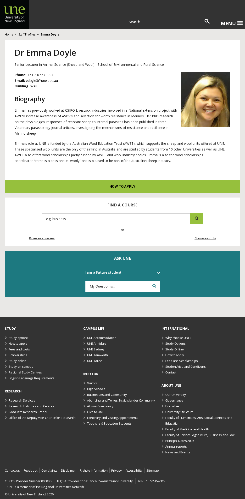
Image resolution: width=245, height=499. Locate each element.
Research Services (22, 400)
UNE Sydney (96, 349)
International (175, 328)
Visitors (92, 383)
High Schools (96, 389)
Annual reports (176, 446)
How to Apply (174, 355)
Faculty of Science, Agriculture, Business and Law (199, 435)
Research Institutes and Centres (31, 406)
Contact (170, 372)
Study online (17, 361)
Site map (152, 470)
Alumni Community (100, 406)
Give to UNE (95, 412)
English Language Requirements (31, 378)
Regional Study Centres (25, 372)
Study (10, 328)
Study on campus (21, 366)
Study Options (175, 343)
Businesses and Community (107, 394)
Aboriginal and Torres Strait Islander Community (121, 400)
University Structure (179, 412)
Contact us (12, 470)
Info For (90, 374)
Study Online (174, 349)
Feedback (31, 470)
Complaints (49, 470)
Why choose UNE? (178, 338)
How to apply (122, 186)
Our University (175, 394)
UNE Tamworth (97, 355)
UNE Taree (94, 361)
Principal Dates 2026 (179, 441)
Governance (174, 400)
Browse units (205, 238)
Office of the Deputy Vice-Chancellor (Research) (42, 417)
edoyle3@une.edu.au (42, 80)
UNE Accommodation (102, 338)
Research (13, 391)
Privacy (116, 470)
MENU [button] (228, 23)
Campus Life (94, 328)
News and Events (177, 452)
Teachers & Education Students (109, 423)
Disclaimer (68, 470)
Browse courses (42, 238)
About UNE (171, 385)
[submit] (196, 218)
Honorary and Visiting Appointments (113, 417)
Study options (18, 338)
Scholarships (18, 355)
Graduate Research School (28, 412)
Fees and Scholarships (181, 361)
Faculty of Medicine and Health (187, 429)
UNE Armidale (96, 343)
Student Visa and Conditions (185, 366)
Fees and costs (19, 349)
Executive (172, 406)
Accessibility (134, 470)
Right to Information (93, 470)
